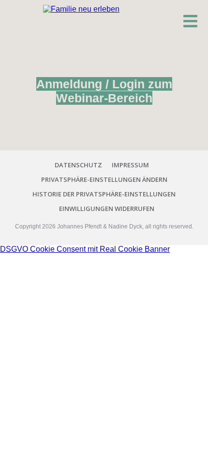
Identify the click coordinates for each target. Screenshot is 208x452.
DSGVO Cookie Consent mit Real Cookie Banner (85, 249)
